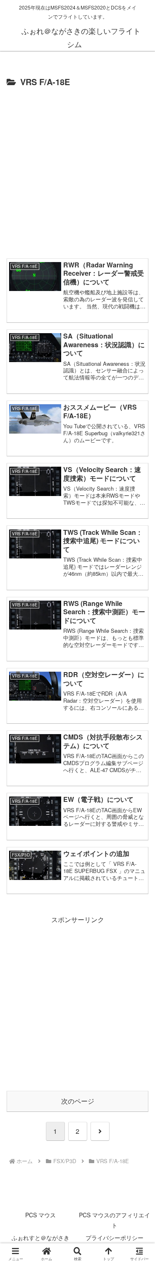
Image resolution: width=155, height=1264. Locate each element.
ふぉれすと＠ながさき (40, 1237)
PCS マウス (40, 1215)
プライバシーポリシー (114, 1237)
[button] (138, 1111)
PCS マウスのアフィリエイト (114, 1220)
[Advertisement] (77, 171)
